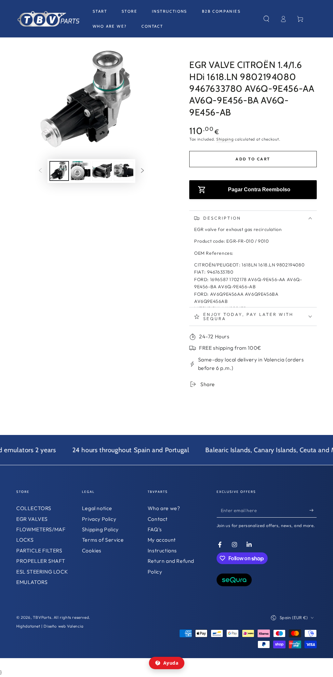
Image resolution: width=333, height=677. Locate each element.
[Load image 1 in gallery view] (59, 171)
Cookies (91, 550)
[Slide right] (142, 171)
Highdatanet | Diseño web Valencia (50, 626)
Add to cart (252, 158)
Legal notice (97, 508)
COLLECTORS (33, 508)
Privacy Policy (99, 519)
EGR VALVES (32, 519)
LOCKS (25, 539)
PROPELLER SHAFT (40, 561)
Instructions (162, 550)
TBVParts (42, 617)
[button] (266, 19)
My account (162, 539)
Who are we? (164, 508)
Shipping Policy (100, 529)
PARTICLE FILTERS (39, 550)
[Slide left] (40, 171)
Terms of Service (103, 539)
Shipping (225, 139)
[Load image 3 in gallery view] (102, 171)
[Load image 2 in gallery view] (80, 171)
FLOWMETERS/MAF (40, 529)
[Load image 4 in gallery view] (123, 171)
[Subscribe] (313, 510)
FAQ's (155, 529)
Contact (158, 519)
